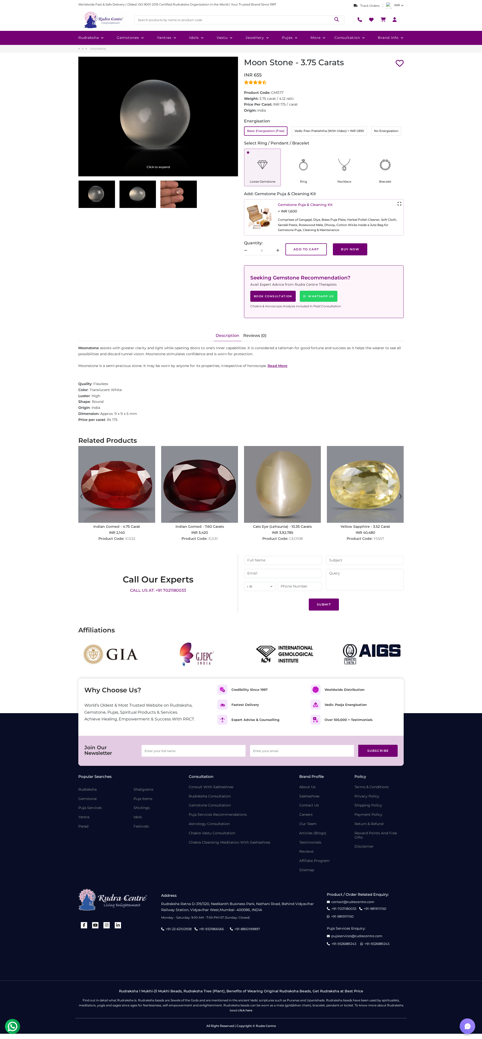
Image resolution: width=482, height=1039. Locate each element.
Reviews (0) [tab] (254, 335)
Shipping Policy (368, 805)
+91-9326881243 (343, 944)
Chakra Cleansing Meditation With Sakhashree (229, 842)
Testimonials (310, 842)
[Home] (103, 20)
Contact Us (309, 805)
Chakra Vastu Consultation (212, 833)
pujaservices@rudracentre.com (356, 936)
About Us (307, 787)
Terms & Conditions (371, 787)
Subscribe (378, 751)
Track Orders (369, 6)
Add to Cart (306, 249)
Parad (83, 826)
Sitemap (306, 870)
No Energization (386, 131)
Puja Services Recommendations (218, 814)
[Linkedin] (118, 925)
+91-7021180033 (343, 909)
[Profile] (395, 20)
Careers (306, 814)
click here (245, 1010)
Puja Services (90, 808)
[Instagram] (106, 925)
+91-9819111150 (375, 909)
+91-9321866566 (211, 929)
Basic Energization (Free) (265, 131)
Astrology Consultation (209, 824)
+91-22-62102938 (179, 929)
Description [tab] (227, 335)
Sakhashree (309, 796)
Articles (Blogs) (312, 833)
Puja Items (143, 799)
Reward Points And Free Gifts (375, 835)
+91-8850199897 (247, 929)
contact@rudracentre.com (352, 902)
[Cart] (383, 20)
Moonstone (98, 48)
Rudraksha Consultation (210, 796)
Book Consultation (273, 296)
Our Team (308, 824)
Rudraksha (88, 37)
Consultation (347, 37)
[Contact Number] (359, 20)
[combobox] (259, 586)
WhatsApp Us (321, 296)
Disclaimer (364, 846)
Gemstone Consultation (210, 805)
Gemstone (87, 799)
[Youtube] (95, 925)
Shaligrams (143, 789)
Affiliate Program (314, 861)
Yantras (164, 37)
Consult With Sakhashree (211, 787)
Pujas (287, 37)
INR (397, 5)
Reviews (306, 851)
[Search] (336, 20)
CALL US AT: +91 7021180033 (158, 590)
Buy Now (350, 249)
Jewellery (255, 37)
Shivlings (142, 808)
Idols (194, 37)
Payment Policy (368, 814)
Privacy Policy (366, 796)
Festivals (141, 826)
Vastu (222, 37)
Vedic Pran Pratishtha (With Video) (329, 131)
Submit (324, 604)
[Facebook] (84, 925)
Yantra (83, 817)
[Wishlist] (371, 20)
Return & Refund (368, 824)
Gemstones (128, 37)
